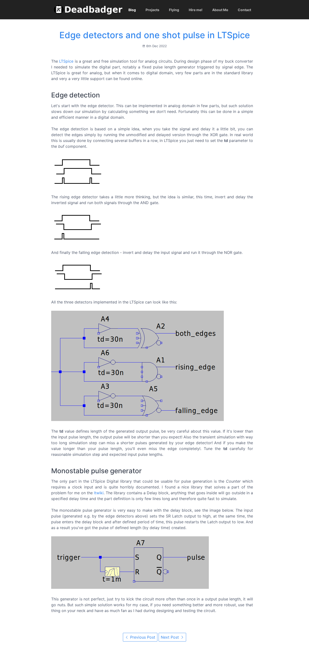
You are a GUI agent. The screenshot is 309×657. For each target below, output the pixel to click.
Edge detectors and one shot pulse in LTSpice (154, 35)
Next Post (170, 637)
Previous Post (142, 637)
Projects (152, 10)
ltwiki (99, 492)
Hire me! (196, 10)
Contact (244, 10)
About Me (220, 10)
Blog (132, 10)
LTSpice (66, 61)
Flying (174, 10)
